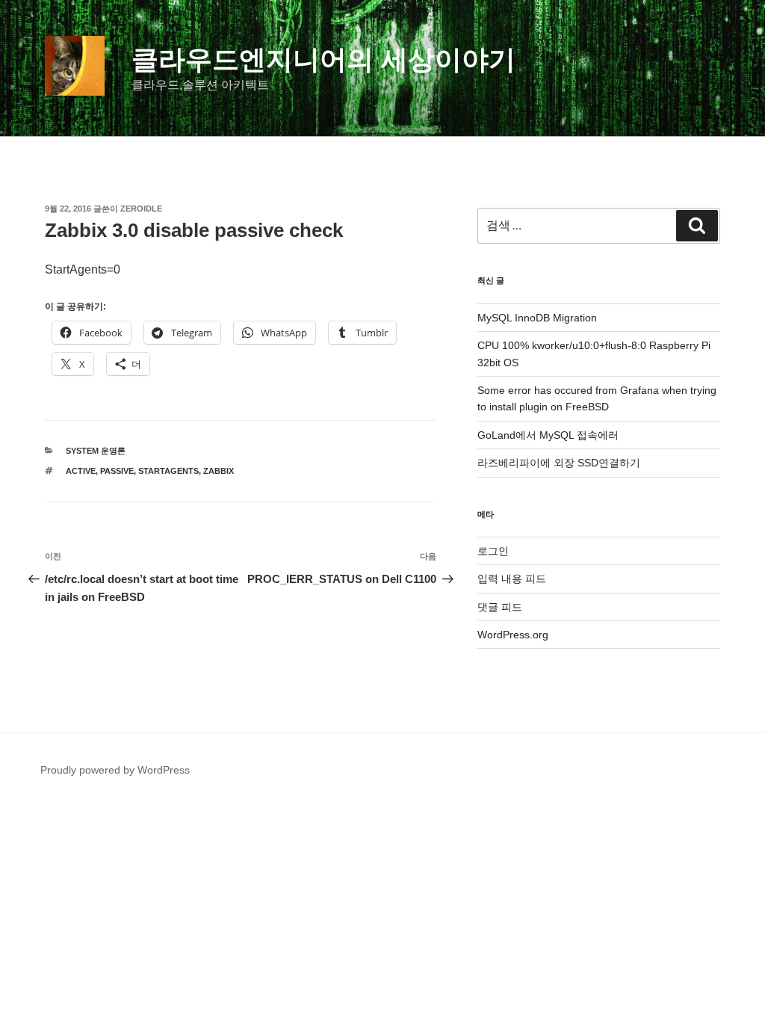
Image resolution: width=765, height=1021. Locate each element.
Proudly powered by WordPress (115, 770)
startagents (168, 470)
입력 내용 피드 (511, 578)
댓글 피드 (499, 607)
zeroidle (141, 208)
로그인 (493, 551)
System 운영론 (96, 450)
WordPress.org (512, 635)
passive (117, 470)
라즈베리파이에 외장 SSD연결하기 (558, 463)
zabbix (218, 470)
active (81, 470)
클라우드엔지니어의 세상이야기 (323, 59)
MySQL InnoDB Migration (537, 318)
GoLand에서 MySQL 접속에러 (548, 435)
